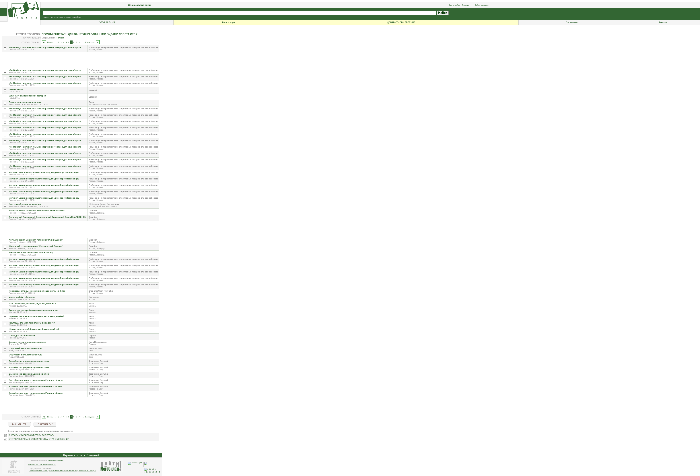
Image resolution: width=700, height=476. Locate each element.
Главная (465, 5)
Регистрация (228, 22)
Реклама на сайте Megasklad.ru (42, 464)
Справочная (572, 22)
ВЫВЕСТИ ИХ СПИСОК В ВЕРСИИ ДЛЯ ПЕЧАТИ (31, 435)
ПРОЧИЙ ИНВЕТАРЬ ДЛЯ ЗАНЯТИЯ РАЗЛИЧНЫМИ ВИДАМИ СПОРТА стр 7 (62, 470)
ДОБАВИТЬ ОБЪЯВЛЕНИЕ (401, 22)
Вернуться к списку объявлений (81, 455)
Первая (50, 42)
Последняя (89, 42)
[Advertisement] (68, 60)
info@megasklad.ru (56, 460)
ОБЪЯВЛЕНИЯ (107, 22)
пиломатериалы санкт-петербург (66, 17)
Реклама (663, 22)
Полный (60, 38)
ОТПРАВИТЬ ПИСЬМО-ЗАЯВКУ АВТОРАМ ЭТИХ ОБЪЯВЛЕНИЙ (39, 439)
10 (79, 42)
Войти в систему (482, 5)
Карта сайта (454, 5)
